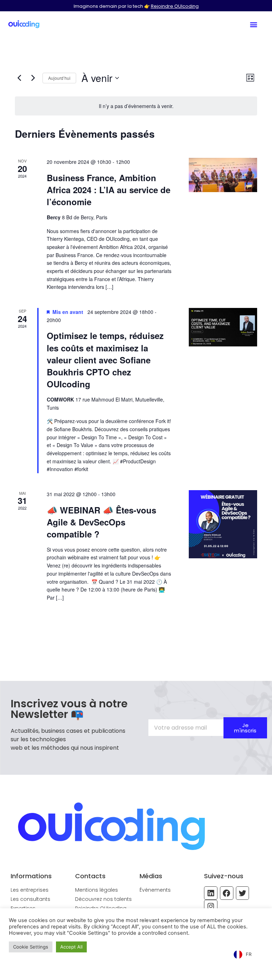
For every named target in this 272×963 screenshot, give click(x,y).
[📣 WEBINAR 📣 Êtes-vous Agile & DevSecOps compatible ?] (223, 524)
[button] (253, 24)
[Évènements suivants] (33, 78)
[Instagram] (210, 906)
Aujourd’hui (59, 78)
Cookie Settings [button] (30, 947)
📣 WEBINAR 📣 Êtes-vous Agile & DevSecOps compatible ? (101, 522)
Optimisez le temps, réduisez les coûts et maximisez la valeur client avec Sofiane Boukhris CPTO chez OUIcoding (105, 359)
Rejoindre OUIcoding (175, 6)
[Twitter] (242, 893)
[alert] (136, 106)
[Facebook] (226, 893)
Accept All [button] (71, 947)
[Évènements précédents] (19, 78)
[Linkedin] (210, 893)
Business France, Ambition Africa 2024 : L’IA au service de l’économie (108, 190)
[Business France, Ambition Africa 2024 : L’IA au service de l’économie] (223, 175)
